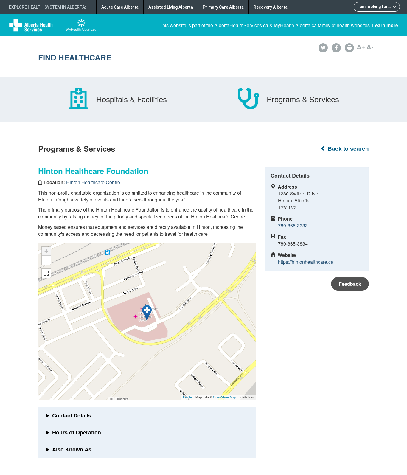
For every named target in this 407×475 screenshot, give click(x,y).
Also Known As (71, 449)
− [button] (46, 260)
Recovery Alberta (271, 7)
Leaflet (188, 397)
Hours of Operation (76, 432)
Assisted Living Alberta (170, 7)
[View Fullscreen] (46, 273)
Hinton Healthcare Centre (93, 182)
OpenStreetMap (224, 397)
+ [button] (46, 251)
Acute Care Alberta (120, 7)
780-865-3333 (293, 225)
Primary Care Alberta (223, 7)
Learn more (385, 25)
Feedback (350, 283)
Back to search (347, 149)
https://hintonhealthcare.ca (305, 261)
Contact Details (71, 415)
